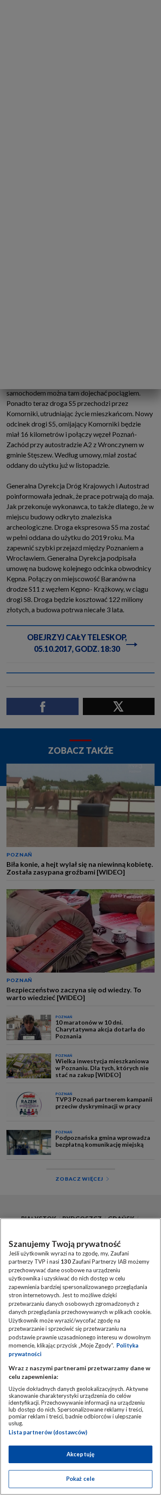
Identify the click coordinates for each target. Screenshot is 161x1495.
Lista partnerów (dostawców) (48, 1432)
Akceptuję (80, 1454)
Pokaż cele (80, 1478)
